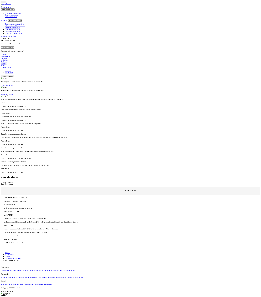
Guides (8, 9)
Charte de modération (68, 270)
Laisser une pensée (7, 85)
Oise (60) (8, 256)
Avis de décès (9, 254)
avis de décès (9, 73)
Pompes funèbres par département (72, 277)
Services (15, 20)
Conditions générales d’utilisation (33, 270)
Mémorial (8, 71)
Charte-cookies (17, 270)
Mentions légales (6, 270)
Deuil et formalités (11, 17)
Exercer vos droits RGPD (26, 284)
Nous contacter (6, 284)
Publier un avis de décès (8, 37)
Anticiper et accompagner (13, 13)
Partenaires (14, 284)
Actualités (4, 20)
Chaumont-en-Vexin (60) (13, 258)
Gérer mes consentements (43, 284)
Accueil (7, 253)
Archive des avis (55, 277)
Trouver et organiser (11, 15)
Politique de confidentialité (52, 270)
